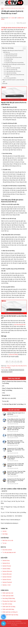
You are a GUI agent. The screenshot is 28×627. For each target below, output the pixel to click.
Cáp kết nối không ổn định (11, 55)
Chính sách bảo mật (7, 593)
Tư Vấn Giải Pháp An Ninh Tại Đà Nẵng (12, 404)
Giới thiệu (5, 534)
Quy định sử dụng (7, 604)
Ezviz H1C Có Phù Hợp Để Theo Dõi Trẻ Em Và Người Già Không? (15, 435)
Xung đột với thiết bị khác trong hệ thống (14, 62)
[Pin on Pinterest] (18, 362)
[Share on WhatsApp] (7, 362)
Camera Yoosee (6, 566)
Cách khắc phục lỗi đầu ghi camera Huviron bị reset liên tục (14, 65)
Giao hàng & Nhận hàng (8, 598)
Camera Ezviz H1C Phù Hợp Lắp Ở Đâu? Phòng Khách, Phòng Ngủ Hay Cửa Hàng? (16, 480)
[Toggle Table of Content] (23, 48)
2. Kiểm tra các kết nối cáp (11, 69)
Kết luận (5, 83)
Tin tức (4, 401)
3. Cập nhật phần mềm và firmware (13, 71)
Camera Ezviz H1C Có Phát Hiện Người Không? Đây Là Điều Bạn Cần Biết (15, 465)
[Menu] (2, 3)
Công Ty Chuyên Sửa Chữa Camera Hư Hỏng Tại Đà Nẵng (14, 382)
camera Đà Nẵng (13, 354)
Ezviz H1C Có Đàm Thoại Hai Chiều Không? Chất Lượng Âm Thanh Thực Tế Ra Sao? (16, 473)
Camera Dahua (6, 568)
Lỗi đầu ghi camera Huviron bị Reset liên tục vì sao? (12, 371)
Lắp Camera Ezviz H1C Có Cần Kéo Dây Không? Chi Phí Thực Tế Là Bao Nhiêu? (15, 457)
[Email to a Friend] (15, 362)
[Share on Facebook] (9, 362)
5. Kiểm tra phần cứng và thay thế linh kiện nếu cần (15, 75)
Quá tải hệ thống (9, 59)
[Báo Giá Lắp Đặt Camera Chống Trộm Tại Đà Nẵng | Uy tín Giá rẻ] (14, 2)
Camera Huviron (6, 579)
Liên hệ (4, 531)
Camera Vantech (6, 577)
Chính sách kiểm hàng (8, 609)
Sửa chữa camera (7, 549)
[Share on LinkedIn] (21, 362)
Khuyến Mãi (5, 395)
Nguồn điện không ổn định (11, 54)
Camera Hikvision (7, 571)
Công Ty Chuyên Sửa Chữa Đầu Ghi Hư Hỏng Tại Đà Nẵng (12, 9)
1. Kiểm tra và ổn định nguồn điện (13, 67)
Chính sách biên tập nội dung (10, 614)
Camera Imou (6, 560)
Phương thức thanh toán (9, 601)
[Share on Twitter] (12, 362)
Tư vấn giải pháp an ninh (9, 552)
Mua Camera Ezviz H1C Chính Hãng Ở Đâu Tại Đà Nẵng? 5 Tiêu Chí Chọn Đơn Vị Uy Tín (15, 442)
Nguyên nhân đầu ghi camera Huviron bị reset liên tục (13, 51)
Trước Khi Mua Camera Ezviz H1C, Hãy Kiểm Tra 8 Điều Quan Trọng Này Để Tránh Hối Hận (16, 428)
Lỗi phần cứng (9, 60)
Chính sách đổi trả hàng (8, 606)
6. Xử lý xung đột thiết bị (11, 78)
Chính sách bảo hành (7, 595)
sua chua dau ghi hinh (19, 324)
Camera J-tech (6, 585)
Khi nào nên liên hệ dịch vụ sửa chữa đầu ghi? (13, 80)
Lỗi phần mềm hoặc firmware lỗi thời (14, 57)
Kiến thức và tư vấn (7, 398)
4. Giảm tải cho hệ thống (11, 73)
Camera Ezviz (6, 563)
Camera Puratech (7, 582)
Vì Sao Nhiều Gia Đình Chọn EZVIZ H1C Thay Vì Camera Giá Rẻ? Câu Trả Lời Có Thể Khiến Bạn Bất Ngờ (16, 420)
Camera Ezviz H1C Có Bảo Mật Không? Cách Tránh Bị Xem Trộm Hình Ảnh (15, 450)
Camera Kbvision (7, 574)
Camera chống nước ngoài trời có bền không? (16, 413)
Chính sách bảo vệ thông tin (10, 612)
